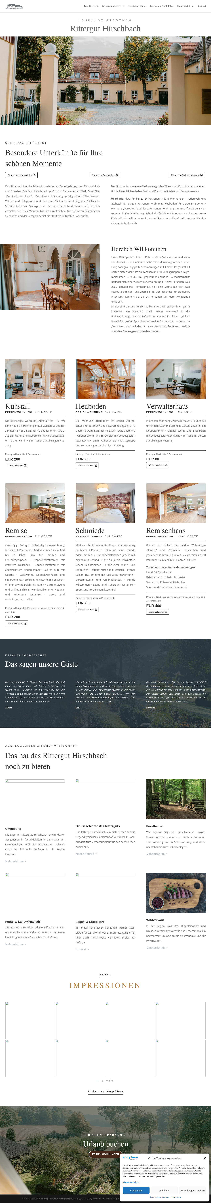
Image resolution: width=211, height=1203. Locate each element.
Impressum (176, 1197)
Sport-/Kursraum (137, 6)
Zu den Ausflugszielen (20, 175)
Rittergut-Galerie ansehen (185, 175)
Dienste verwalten (131, 1182)
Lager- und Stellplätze (161, 6)
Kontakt (202, 6)
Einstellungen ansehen (193, 1190)
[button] (204, 1158)
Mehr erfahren (15, 465)
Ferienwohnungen (111, 6)
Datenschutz (65, 1198)
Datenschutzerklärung (159, 1197)
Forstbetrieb (183, 6)
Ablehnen (164, 1190)
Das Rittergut (91, 6)
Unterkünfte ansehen (103, 175)
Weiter (110, 1080)
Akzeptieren (136, 1190)
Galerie (106, 974)
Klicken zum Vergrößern (105, 1091)
